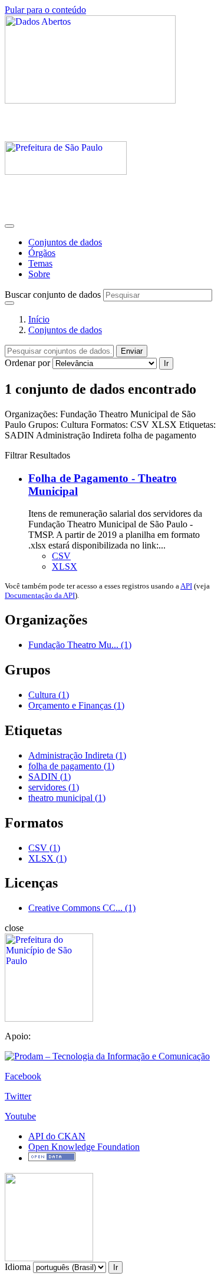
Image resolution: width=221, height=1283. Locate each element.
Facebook (23, 1076)
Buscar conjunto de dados (53, 295)
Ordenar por (27, 363)
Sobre (39, 274)
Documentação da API (40, 595)
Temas (40, 263)
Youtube (20, 1116)
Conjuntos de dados (65, 242)
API (186, 585)
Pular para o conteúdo (45, 10)
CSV (61, 556)
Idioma (18, 1267)
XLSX (64, 566)
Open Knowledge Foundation (84, 1147)
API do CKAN (56, 1136)
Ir (166, 363)
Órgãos (41, 253)
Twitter (18, 1096)
